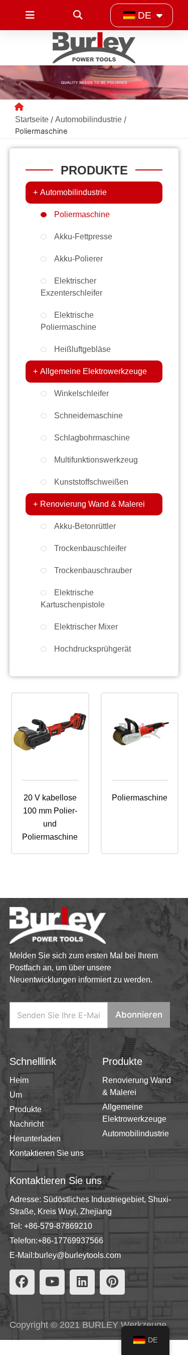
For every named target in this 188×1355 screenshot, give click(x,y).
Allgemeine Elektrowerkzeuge (93, 371)
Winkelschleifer (81, 393)
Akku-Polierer (78, 258)
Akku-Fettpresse (83, 236)
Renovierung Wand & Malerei (92, 504)
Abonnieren (138, 1015)
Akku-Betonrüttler (85, 526)
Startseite (32, 119)
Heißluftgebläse (82, 349)
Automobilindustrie (88, 119)
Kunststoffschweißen (91, 482)
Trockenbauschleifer (90, 548)
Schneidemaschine (88, 415)
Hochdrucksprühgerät (92, 649)
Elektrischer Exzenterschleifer (71, 287)
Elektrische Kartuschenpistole (73, 598)
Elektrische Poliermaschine (68, 321)
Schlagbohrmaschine (92, 437)
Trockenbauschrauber (93, 570)
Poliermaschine (82, 214)
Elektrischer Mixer (86, 626)
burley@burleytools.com (78, 1255)
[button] (78, 15)
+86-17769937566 (70, 1240)
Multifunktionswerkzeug (96, 460)
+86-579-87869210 (58, 1226)
